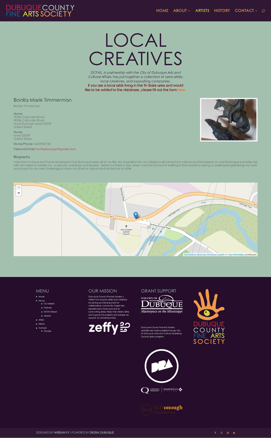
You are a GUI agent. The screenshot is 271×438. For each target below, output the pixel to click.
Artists (202, 11)
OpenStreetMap (236, 254)
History (222, 11)
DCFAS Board (50, 312)
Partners (48, 308)
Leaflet (221, 254)
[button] (135, 215)
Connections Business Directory (200, 254)
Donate (47, 331)
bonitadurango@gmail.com (56, 149)
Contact (244, 11)
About (180, 11)
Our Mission (49, 304)
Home (162, 11)
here (181, 90)
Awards (47, 316)
